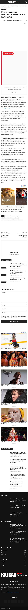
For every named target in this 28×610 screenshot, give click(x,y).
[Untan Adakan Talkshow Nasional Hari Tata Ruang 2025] (5, 508)
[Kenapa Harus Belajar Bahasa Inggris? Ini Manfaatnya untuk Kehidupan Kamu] (5, 483)
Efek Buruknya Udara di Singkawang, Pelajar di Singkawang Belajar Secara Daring (18, 272)
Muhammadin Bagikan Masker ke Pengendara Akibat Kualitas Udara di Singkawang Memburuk (18, 265)
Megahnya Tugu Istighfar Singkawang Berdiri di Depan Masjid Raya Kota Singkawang (18, 525)
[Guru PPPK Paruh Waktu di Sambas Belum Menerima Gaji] (5, 533)
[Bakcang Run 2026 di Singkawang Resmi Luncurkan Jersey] (5, 280)
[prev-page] (2, 285)
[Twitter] (10, 27)
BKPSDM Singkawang (9, 215)
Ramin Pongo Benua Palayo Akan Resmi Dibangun (22, 235)
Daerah (7, 5)
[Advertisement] (14, 69)
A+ (15, 92)
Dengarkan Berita (8, 53)
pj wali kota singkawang (6, 217)
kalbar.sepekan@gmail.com (13, 592)
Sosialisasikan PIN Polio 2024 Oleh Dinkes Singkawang (6, 235)
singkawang (15, 219)
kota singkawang (18, 215)
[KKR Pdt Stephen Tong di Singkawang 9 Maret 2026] (5, 515)
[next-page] (4, 285)
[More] (19, 27)
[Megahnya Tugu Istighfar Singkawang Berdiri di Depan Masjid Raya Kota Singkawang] (5, 526)
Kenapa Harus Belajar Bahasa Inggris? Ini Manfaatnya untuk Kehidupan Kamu (16, 483)
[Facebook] (7, 27)
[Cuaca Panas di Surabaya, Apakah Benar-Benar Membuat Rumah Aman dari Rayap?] (5, 469)
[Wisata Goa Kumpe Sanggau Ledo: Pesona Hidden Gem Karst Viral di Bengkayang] (5, 476)
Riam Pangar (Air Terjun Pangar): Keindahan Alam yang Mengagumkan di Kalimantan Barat (18, 540)
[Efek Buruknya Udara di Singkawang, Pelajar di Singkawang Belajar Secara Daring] (5, 273)
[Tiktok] (15, 601)
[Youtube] (12, 601)
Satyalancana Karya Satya (7, 219)
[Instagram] (9, 601)
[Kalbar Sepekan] (2, 20)
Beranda (3, 5)
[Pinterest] (13, 27)
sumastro (21, 219)
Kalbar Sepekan (9, 20)
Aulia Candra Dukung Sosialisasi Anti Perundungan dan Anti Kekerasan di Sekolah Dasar (18, 500)
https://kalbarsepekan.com (14, 254)
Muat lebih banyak (13, 488)
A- (12, 92)
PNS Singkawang (15, 217)
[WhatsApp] (16, 27)
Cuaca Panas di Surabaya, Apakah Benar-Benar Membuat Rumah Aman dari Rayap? (18, 468)
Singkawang (12, 5)
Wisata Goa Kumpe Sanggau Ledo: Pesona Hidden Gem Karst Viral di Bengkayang (17, 476)
